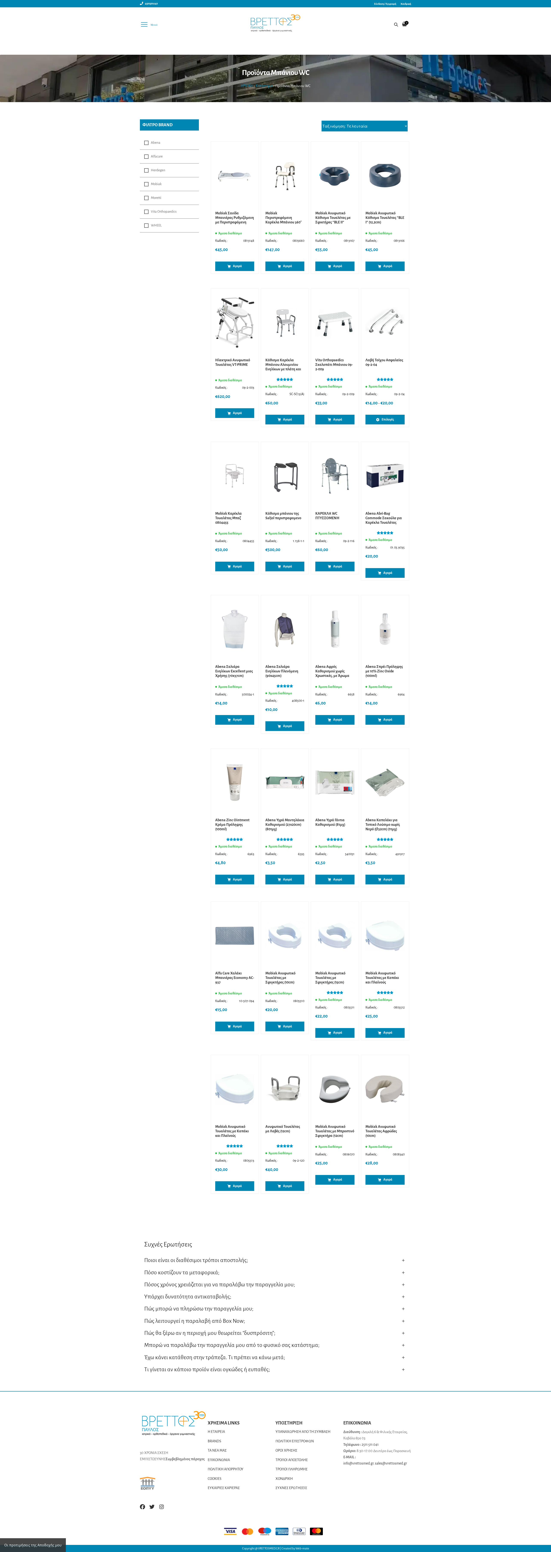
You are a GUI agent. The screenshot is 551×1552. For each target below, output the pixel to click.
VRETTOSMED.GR (269, 1548)
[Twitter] (152, 1506)
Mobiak (156, 184)
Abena (155, 142)
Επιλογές (388, 419)
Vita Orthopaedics (163, 211)
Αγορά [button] (237, 266)
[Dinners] (301, 1531)
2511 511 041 (370, 1445)
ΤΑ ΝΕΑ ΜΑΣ (217, 1450)
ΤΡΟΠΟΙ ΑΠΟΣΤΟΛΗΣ (292, 1460)
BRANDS (214, 1441)
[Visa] (232, 1531)
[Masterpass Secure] (318, 1531)
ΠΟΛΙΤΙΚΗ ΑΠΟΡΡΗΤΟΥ (225, 1469)
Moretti (156, 197)
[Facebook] (142, 1506)
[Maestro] (267, 1531)
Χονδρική (406, 4)
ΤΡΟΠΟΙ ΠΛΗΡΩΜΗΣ (292, 1469)
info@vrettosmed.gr (358, 1463)
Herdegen (158, 170)
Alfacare (157, 156)
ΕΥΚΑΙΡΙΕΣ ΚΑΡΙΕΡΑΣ (224, 1488)
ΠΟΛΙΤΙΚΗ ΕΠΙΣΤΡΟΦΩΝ (295, 1441)
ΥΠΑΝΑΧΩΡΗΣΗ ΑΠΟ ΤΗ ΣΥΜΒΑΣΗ (303, 1432)
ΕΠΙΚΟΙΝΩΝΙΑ (219, 1460)
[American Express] (284, 1531)
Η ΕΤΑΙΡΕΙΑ (216, 1432)
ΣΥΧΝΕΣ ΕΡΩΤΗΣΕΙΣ (291, 1488)
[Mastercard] (249, 1531)
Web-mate (302, 1548)
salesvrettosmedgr (391, 1463)
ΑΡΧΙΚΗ (247, 86)
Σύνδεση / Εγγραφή (385, 4)
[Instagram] (161, 1506)
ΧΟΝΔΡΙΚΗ (284, 1479)
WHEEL (156, 225)
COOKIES (214, 1479)
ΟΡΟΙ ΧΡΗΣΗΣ (286, 1450)
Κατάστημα (264, 86)
